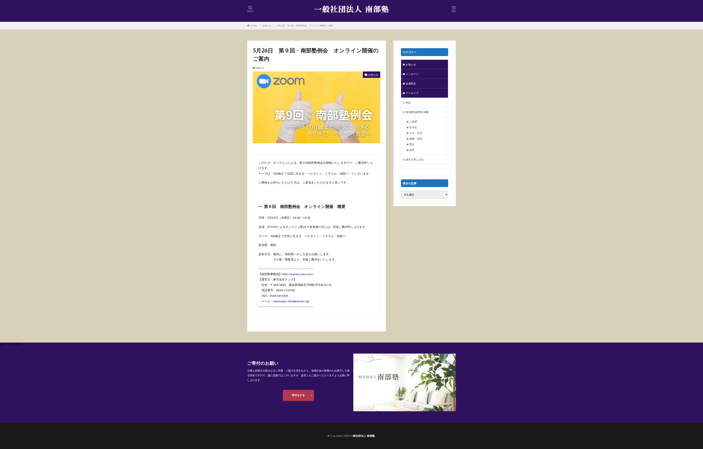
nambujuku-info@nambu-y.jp (291, 301)
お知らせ (267, 25)
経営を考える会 (415, 159)
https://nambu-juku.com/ (297, 274)
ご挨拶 (413, 121)
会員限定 (411, 83)
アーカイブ (412, 93)
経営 (411, 149)
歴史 (411, 144)
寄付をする (298, 395)
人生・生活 (415, 132)
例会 (408, 102)
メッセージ (412, 73)
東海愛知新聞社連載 (417, 112)
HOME (253, 25)
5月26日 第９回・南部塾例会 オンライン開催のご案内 (305, 25)
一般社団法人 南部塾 (362, 435)
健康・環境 (415, 138)
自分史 (413, 127)
